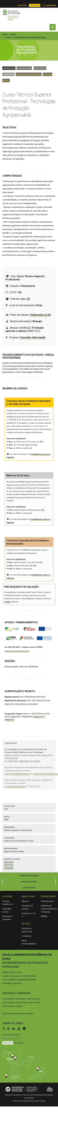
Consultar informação (33, 337)
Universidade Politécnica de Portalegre (17, 1013)
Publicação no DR (40, 314)
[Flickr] (24, 1029)
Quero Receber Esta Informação (29, 74)
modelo (7, 602)
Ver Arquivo (18, 1043)
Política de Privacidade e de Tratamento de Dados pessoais (24, 1095)
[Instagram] (9, 1029)
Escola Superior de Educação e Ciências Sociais (21, 999)
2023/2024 (8, 865)
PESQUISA (23, 5)
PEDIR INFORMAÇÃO (29, 875)
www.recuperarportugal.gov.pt (17, 651)
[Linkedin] (14, 1029)
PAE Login (35, 5)
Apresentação (8, 68)
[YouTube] (19, 1029)
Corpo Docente (40, 68)
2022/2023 (8, 862)
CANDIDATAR (29, 888)
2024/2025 (8, 868)
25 (28, 298)
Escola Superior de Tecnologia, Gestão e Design (21, 1002)
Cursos (13, 34)
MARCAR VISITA (29, 882)
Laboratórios (8, 74)
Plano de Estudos (24, 68)
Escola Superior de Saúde (12, 1006)
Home (4, 34)
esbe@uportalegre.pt (12, 983)
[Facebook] (4, 1029)
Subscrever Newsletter (11, 1035)
